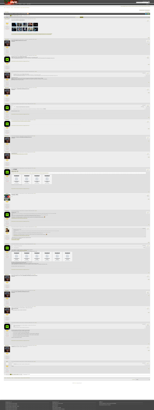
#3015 (148, 279)
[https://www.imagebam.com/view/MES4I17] (57, 256)
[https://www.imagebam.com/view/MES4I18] (67, 256)
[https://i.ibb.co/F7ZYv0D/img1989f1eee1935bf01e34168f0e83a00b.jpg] (35, 29)
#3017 (148, 312)
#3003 (148, 64)
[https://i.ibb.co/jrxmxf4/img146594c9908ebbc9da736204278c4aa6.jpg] (24, 29)
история (28, 125)
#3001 (148, 37)
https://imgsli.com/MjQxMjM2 (23, 250)
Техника (12, 7)
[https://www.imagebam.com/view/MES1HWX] (37, 179)
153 (14, 15)
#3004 (148, 82)
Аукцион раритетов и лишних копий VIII (57, 403)
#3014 (148, 272)
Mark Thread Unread (142, 10)
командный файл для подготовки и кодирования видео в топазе (18, 125)
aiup (6, 361)
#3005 (148, 92)
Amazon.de (137, 6)
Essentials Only (77, 17)
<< (6, 15)
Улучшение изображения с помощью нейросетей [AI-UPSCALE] (21, 7)
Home (4, 7)
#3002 (148, 44)
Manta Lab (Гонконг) (55, 406)
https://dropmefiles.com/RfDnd (15, 239)
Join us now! (145, 1)
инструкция (26, 125)
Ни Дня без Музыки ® (55, 404)
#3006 (148, 117)
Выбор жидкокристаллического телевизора (105, 404)
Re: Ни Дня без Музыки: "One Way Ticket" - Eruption (12, 406)
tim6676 (7, 226)
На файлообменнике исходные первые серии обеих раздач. (21, 235)
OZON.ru (149, 6)
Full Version (81, 17)
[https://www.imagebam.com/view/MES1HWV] (27, 179)
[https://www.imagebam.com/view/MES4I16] (47, 256)
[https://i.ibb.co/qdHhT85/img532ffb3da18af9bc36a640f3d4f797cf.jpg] (30, 29)
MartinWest (7, 39)
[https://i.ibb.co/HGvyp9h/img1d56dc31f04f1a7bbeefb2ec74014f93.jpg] (19, 29)
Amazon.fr (140, 6)
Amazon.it (143, 6)
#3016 (148, 295)
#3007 (148, 128)
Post (149, 17)
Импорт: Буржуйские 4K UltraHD (56, 407)
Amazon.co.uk (134, 6)
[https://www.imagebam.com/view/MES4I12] (16, 256)
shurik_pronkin (7, 18)
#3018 (148, 343)
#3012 (148, 224)
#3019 (148, 350)
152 (12, 15)
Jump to (134, 379)
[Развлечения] (8, 7)
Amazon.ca (130, 6)
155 (17, 15)
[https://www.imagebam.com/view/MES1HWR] (16, 179)
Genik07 (7, 193)
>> (21, 15)
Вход (149, 1)
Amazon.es (145, 6)
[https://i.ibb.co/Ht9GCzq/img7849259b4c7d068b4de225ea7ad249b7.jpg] (14, 29)
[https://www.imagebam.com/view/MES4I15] (37, 256)
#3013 (148, 242)
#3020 (148, 368)
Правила (122, 6)
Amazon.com (127, 6)
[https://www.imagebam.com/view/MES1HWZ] (47, 179)
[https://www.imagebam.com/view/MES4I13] (27, 256)
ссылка (34, 18)
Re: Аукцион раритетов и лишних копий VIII (11, 403)
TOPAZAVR (7, 55)
